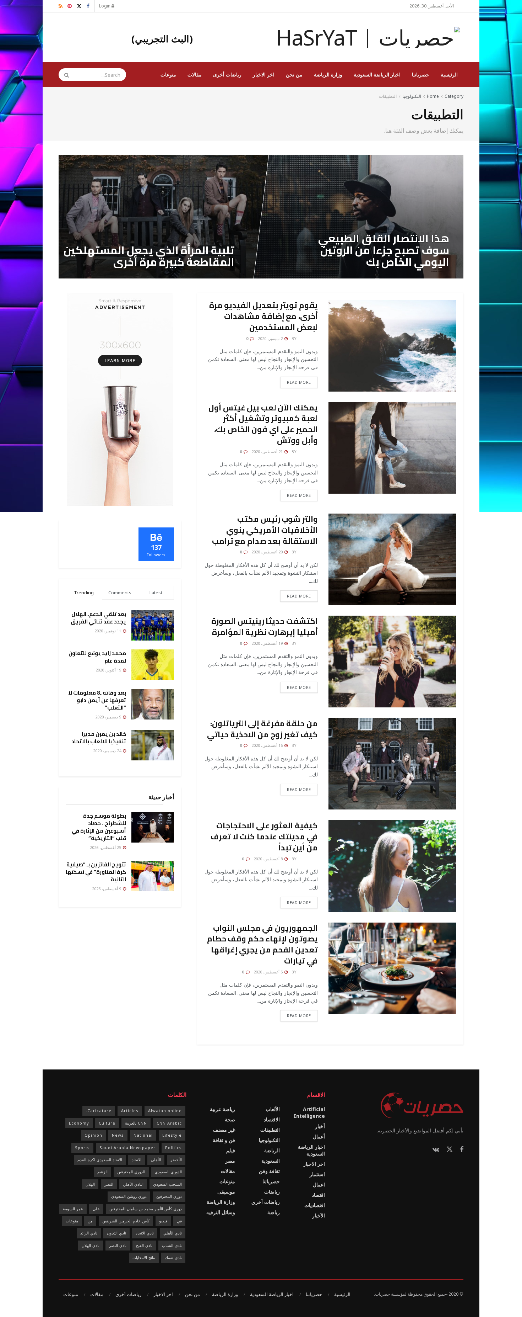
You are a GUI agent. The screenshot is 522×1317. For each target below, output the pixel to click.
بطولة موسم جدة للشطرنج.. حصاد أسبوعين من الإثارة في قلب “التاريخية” (99, 827)
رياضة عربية (222, 1109)
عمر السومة (73, 1208)
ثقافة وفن (269, 1171)
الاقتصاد (272, 1119)
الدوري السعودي (168, 1171)
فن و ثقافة (224, 1140)
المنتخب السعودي (167, 1184)
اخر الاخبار (263, 74)
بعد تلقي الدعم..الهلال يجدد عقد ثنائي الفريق (98, 618)
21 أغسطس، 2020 (267, 451)
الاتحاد (136, 1159)
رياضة (273, 1212)
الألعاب (273, 1109)
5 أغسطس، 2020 (269, 972)
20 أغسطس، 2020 (267, 551)
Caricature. (99, 1110)
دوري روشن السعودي (129, 1196)
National (143, 1135)
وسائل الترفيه (220, 1212)
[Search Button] (64, 74)
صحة (230, 1119)
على (96, 1208)
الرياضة (272, 1150)
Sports (82, 1147)
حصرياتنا (420, 74)
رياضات (272, 1191)
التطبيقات (388, 96)
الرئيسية (449, 74)
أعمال (319, 1136)
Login (105, 6)
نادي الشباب (172, 1245)
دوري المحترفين (169, 1196)
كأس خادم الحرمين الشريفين (125, 1220)
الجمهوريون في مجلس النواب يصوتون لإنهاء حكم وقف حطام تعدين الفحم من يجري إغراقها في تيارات (262, 944)
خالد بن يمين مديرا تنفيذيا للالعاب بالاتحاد (98, 738)
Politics (173, 1147)
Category (454, 96)
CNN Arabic (169, 1123)
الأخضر (176, 1159)
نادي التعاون (116, 1233)
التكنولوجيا (411, 96)
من (90, 1220)
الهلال (90, 1184)
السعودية (270, 1160)
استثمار (317, 1174)
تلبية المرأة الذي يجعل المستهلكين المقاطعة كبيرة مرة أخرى (149, 256)
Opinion (93, 1135)
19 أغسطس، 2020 (267, 643)
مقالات (194, 74)
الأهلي (156, 1159)
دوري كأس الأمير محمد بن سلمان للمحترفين (145, 1208)
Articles (129, 1110)
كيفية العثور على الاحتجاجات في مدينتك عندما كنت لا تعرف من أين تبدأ (264, 836)
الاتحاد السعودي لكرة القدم (99, 1159)
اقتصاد (318, 1194)
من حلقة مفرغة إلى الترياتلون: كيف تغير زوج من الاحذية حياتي (262, 729)
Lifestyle (172, 1135)
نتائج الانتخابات (143, 1257)
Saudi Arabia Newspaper (127, 1147)
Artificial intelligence (309, 1112)
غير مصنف (224, 1129)
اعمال (319, 1184)
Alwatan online (165, 1110)
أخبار (320, 1126)
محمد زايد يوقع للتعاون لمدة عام (97, 657)
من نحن (294, 74)
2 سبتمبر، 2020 (271, 338)
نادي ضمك (173, 1257)
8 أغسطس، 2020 (269, 858)
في (179, 1220)
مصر (230, 1160)
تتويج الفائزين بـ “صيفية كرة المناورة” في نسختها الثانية (96, 872)
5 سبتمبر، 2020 (433, 276)
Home (433, 96)
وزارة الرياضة (328, 74)
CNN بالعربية (136, 1123)
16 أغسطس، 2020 (267, 745)
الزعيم (102, 1171)
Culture (107, 1123)
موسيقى (226, 1191)
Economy (79, 1123)
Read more (299, 382)
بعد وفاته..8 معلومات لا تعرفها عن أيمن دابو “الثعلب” (97, 700)
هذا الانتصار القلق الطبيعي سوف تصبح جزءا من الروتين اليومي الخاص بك (383, 250)
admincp (308, 338)
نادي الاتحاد (145, 1233)
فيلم (230, 1150)
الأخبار (318, 1215)
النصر (108, 1184)
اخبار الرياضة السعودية (377, 74)
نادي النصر (117, 1245)
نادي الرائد (88, 1233)
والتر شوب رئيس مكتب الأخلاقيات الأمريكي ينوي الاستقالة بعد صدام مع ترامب (265, 529)
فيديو (163, 1220)
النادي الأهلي (133, 1184)
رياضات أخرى (227, 74)
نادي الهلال (90, 1245)
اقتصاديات (314, 1205)
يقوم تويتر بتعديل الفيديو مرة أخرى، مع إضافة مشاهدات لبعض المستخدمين (263, 316)
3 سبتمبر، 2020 (217, 276)
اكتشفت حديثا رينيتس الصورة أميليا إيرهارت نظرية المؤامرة (264, 626)
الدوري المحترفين (131, 1171)
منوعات (168, 74)
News (118, 1135)
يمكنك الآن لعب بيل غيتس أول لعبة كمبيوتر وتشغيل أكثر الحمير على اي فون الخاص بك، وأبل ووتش (263, 424)
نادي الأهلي (172, 1233)
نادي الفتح (144, 1245)
